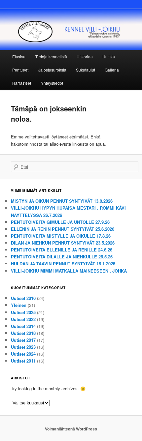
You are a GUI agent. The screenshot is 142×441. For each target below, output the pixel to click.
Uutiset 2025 (23, 312)
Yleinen (18, 305)
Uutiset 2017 (23, 340)
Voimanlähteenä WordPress (71, 429)
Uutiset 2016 (23, 298)
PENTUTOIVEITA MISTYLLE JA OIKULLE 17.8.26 (61, 236)
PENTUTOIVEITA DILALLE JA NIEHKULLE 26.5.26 (62, 256)
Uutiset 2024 (23, 354)
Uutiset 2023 (23, 347)
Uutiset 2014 (23, 326)
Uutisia (108, 56)
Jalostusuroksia (52, 70)
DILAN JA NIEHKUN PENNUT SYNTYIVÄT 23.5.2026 (63, 243)
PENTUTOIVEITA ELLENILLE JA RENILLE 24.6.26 (61, 250)
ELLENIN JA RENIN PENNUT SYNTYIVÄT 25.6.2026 (62, 229)
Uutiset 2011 (23, 361)
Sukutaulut (85, 70)
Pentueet (20, 70)
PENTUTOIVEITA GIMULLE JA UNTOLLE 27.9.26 (60, 222)
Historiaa (85, 56)
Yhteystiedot (52, 83)
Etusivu (18, 56)
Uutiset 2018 (23, 333)
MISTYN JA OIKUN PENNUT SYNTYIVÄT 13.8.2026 (62, 201)
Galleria (112, 70)
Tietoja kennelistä (51, 56)
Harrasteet (21, 83)
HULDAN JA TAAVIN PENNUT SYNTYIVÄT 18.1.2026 (63, 263)
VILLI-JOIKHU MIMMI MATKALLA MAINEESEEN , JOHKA (69, 271)
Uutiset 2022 (23, 319)
